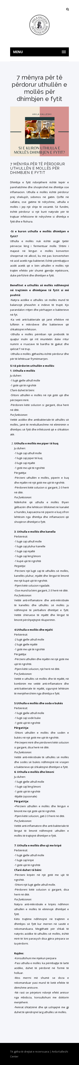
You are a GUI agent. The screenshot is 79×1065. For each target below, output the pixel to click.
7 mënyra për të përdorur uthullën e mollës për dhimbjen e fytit (37, 168)
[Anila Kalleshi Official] (39, 25)
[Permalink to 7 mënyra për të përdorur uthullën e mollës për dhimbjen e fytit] (39, 155)
